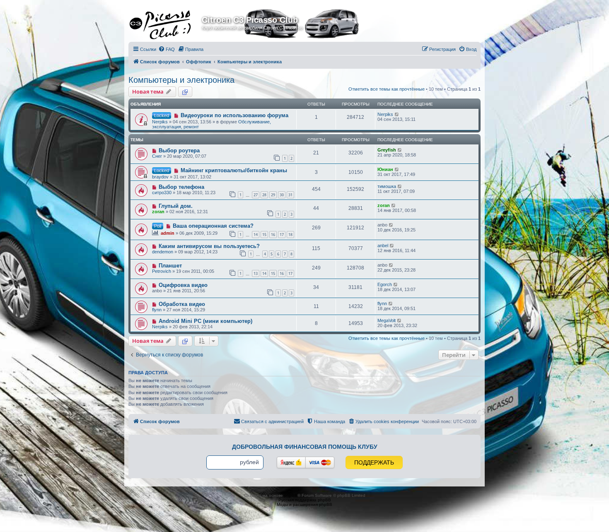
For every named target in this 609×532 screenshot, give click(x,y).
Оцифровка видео (183, 285)
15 (264, 234)
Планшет (170, 265)
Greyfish (386, 149)
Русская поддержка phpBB (304, 500)
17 (282, 234)
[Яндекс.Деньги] (291, 462)
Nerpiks (160, 121)
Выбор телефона (181, 187)
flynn (157, 309)
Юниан (385, 169)
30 (282, 194)
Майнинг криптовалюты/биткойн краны (234, 170)
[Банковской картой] (319, 462)
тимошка (386, 186)
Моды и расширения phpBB (304, 504)
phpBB (290, 495)
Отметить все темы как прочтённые (386, 89)
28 (264, 194)
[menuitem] (166, 49)
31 (290, 194)
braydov (160, 176)
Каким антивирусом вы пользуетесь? (209, 246)
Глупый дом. (176, 206)
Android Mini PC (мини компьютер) (205, 321)
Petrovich (161, 271)
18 (290, 234)
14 (256, 234)
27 (256, 194)
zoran (158, 211)
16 (273, 234)
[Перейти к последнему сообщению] (397, 114)
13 (256, 273)
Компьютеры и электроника (181, 79)
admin (167, 233)
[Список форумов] (166, 22)
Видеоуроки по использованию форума (234, 115)
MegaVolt (386, 320)
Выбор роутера (179, 150)
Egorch (384, 284)
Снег (157, 156)
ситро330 (162, 192)
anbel (382, 245)
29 (273, 194)
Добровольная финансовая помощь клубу (304, 446)
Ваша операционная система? (213, 226)
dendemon (162, 251)
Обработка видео (182, 304)
